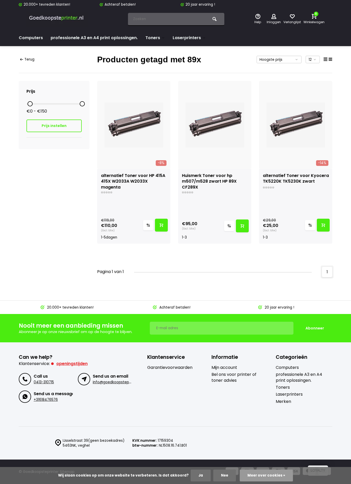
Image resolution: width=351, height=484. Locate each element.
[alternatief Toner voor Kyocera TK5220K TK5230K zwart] (295, 125)
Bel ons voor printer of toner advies (233, 377)
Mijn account (224, 367)
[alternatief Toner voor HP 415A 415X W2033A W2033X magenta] (133, 125)
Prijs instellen (54, 125)
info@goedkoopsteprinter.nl (117, 382)
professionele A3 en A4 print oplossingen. (94, 38)
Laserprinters (187, 38)
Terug (29, 59)
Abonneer (315, 328)
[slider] (30, 103)
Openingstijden (72, 364)
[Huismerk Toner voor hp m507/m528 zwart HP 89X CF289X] (214, 125)
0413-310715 (44, 382)
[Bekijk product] (161, 225)
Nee (224, 475)
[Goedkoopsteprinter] (57, 19)
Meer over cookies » (266, 475)
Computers (31, 38)
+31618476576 (46, 399)
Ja (200, 475)
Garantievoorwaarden (169, 367)
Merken (283, 401)
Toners (152, 38)
